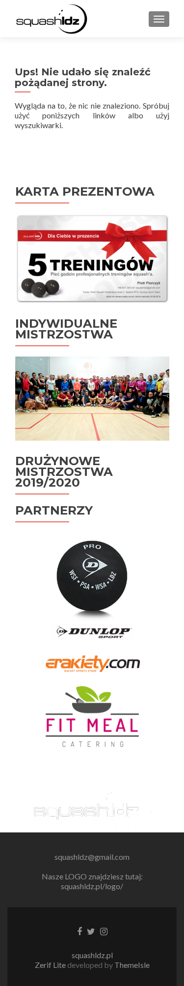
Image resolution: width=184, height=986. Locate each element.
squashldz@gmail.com (92, 856)
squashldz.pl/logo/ (92, 886)
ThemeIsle (132, 964)
